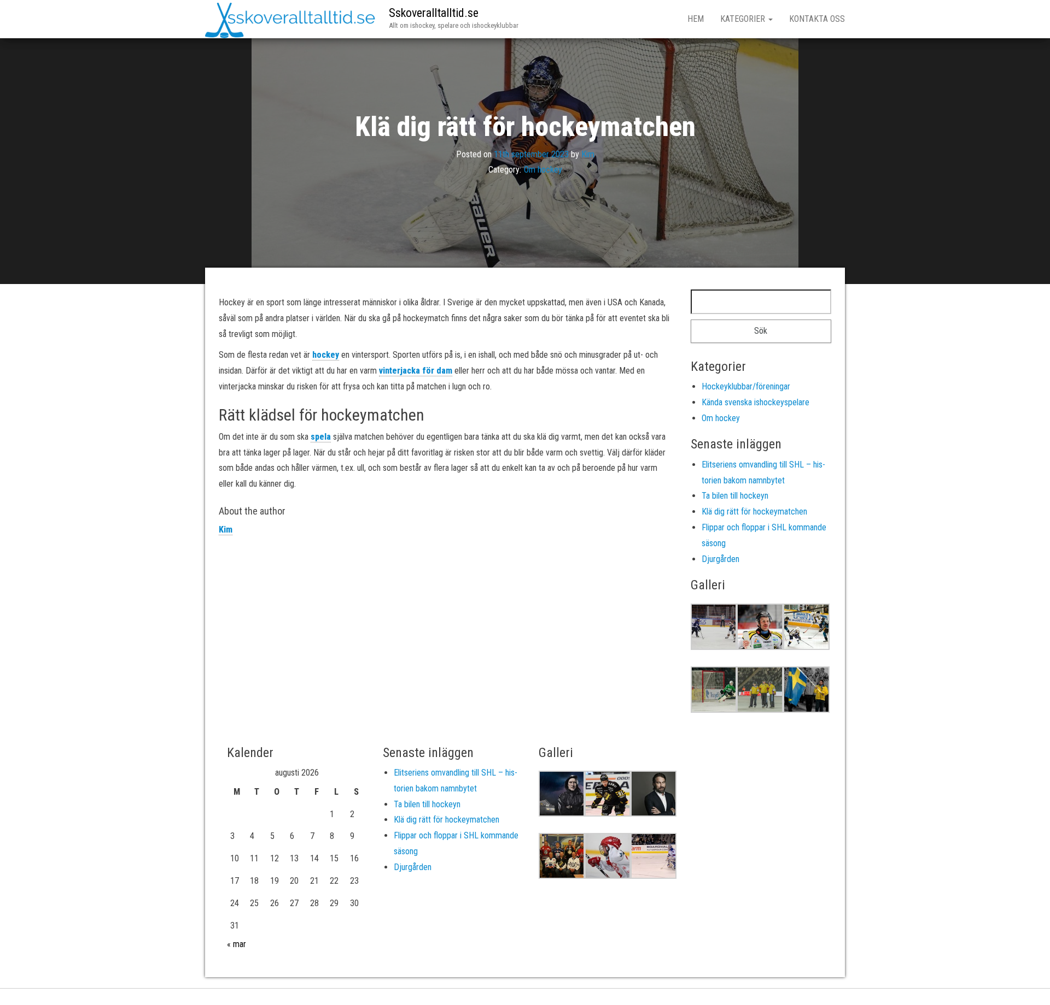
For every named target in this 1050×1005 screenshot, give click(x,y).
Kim (587, 154)
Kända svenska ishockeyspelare (755, 402)
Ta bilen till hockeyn (735, 495)
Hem (695, 19)
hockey (325, 355)
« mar (236, 944)
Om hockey (543, 169)
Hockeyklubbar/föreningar (746, 386)
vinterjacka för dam (415, 370)
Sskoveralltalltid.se (434, 13)
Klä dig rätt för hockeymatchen (754, 511)
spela (321, 436)
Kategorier (743, 19)
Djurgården (720, 559)
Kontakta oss (817, 19)
